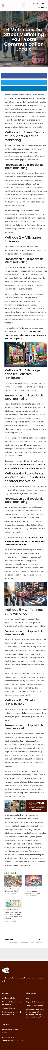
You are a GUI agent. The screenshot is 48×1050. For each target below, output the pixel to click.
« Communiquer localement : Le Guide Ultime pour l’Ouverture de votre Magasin (25, 335)
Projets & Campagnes (35, 1002)
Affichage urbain (8, 998)
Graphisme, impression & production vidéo (11, 1013)
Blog (27, 998)
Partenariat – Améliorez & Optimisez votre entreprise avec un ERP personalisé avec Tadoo (36, 1013)
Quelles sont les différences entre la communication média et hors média (33, 890)
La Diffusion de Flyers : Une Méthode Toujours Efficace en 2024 (13, 889)
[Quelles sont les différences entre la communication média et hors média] (33, 880)
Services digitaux (8, 1008)
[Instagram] (6, 986)
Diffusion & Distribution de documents (12, 1003)
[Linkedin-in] (9, 986)
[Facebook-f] (2, 986)
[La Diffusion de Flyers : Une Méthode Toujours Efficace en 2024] (13, 880)
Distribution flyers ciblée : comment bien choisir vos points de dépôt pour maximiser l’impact (13, 914)
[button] (23, 5)
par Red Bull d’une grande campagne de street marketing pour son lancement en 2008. (24, 541)
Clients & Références (34, 1005)
